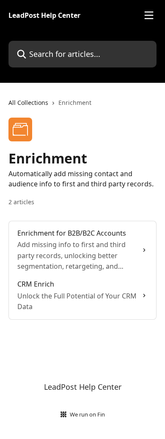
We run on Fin (87, 414)
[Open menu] (149, 15)
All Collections (28, 102)
